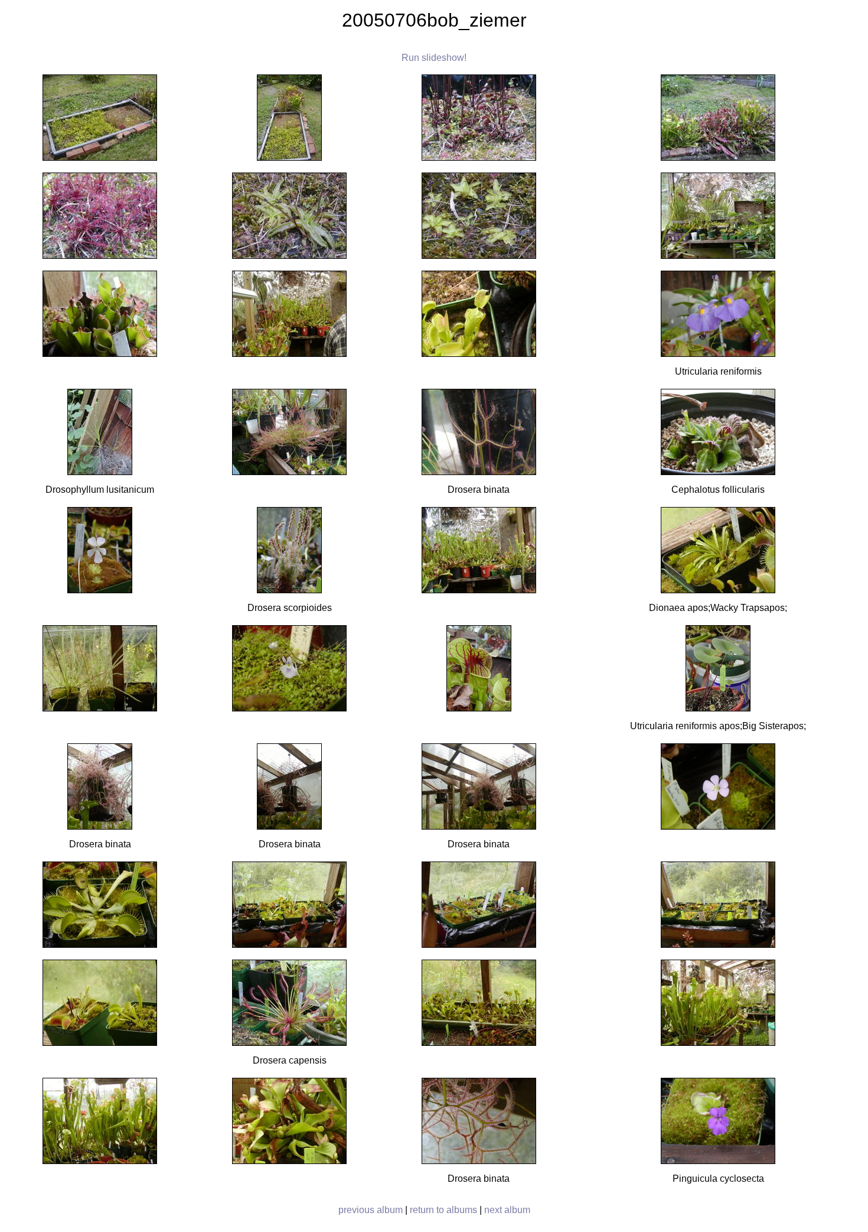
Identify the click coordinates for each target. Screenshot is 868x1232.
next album (507, 1210)
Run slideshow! (434, 58)
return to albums (443, 1210)
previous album (370, 1210)
